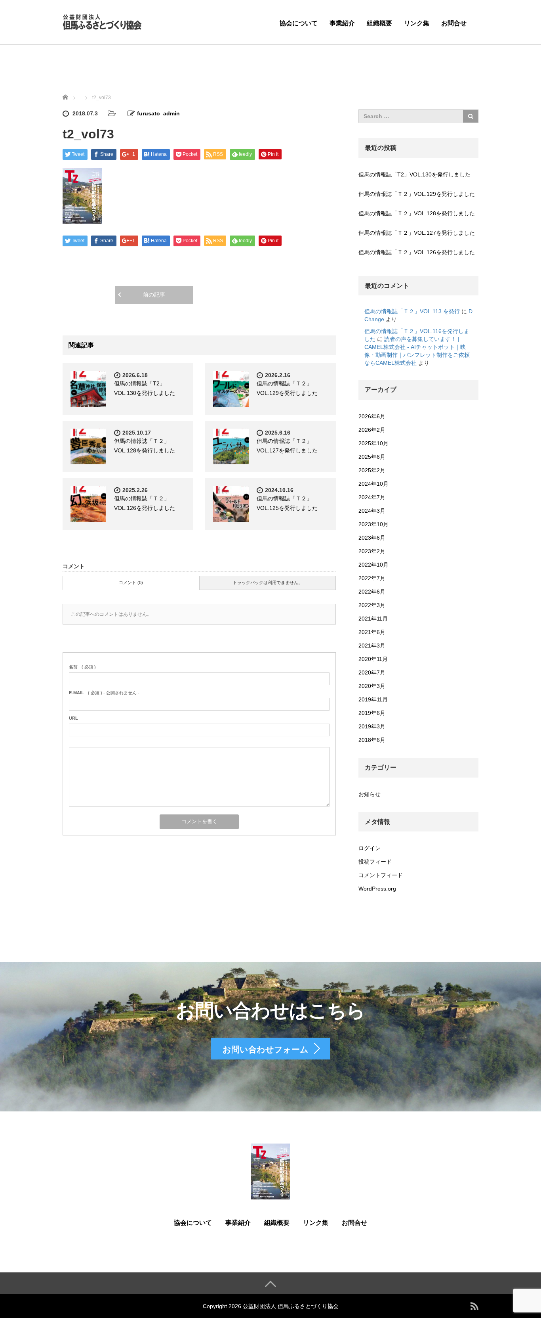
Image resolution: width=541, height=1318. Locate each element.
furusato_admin (158, 113)
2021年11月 (373, 618)
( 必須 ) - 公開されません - (104, 692)
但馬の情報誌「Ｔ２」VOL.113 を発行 (412, 311)
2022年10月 (373, 564)
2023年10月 (373, 524)
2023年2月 (371, 551)
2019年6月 (371, 713)
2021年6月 (371, 632)
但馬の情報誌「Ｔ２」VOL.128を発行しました (416, 213)
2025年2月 (371, 470)
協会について (299, 23)
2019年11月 (373, 699)
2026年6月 (371, 416)
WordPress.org (377, 888)
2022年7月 (371, 578)
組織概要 (379, 23)
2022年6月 (371, 591)
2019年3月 (371, 726)
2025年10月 (373, 443)
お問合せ (454, 23)
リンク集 (416, 23)
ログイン (369, 848)
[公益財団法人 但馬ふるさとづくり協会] (102, 21)
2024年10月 (373, 484)
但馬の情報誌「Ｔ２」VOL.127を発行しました (416, 233)
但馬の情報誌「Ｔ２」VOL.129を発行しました (416, 194)
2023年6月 (371, 537)
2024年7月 (371, 497)
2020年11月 (373, 659)
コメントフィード (380, 875)
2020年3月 (371, 686)
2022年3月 (371, 605)
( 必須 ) (82, 667)
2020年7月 (371, 672)
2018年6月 (371, 740)
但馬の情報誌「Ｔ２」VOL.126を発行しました (416, 252)
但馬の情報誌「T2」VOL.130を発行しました (414, 174)
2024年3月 (371, 511)
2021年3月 (371, 645)
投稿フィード (375, 861)
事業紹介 (342, 23)
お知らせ (369, 794)
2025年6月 (371, 457)
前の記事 (154, 294)
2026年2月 (371, 430)
